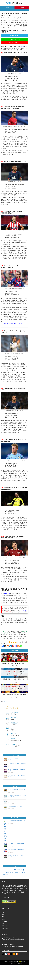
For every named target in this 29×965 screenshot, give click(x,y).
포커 (4, 874)
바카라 (21, 870)
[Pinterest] (13, 646)
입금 (3, 914)
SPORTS (4, 921)
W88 (22, 46)
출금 (3, 916)
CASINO (4, 919)
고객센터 (4, 926)
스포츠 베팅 (8, 872)
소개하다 (20, 963)
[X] (5, 646)
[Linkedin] (10, 646)
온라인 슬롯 (20, 872)
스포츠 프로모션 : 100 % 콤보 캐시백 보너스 (16, 806)
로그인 (7, 7)
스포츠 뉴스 (7, 593)
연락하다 (13, 963)
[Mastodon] (16, 646)
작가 (7, 963)
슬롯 (3, 923)
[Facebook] (2, 646)
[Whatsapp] (21, 646)
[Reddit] (8, 646)
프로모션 (7, 874)
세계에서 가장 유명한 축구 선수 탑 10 (12, 323)
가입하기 (22, 7)
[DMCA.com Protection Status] (9, 902)
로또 (15, 870)
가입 (3, 912)
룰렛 (18, 869)
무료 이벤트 (5, 928)
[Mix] (18, 646)
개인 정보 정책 (15, 964)
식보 (15, 872)
